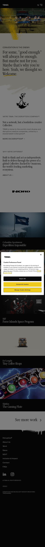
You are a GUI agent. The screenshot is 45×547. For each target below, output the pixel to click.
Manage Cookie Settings (23, 290)
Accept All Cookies (22, 284)
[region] (22, 273)
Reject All (22, 278)
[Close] (40, 254)
